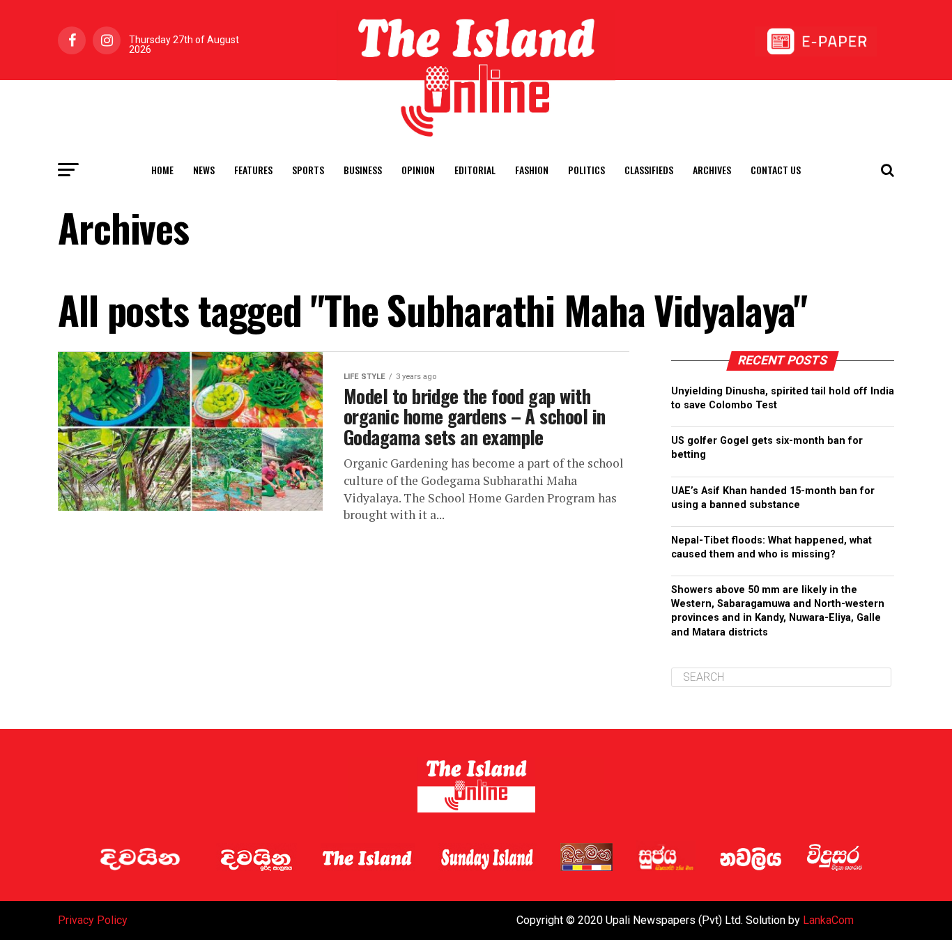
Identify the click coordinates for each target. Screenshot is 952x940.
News (204, 169)
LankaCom (828, 920)
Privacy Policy (93, 920)
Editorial (475, 169)
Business (363, 169)
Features (253, 169)
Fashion (531, 169)
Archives (712, 169)
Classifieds (648, 169)
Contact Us (776, 169)
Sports (308, 169)
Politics (586, 169)
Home (162, 169)
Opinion (418, 169)
